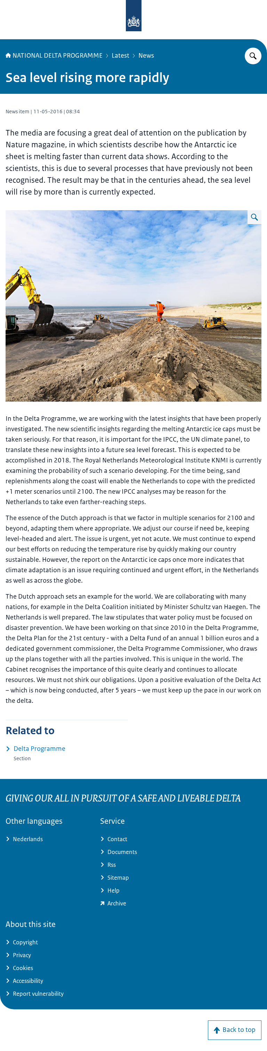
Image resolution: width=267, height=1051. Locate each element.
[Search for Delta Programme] (253, 56)
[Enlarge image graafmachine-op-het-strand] (254, 217)
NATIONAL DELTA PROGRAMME (58, 55)
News (146, 55)
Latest (120, 55)
